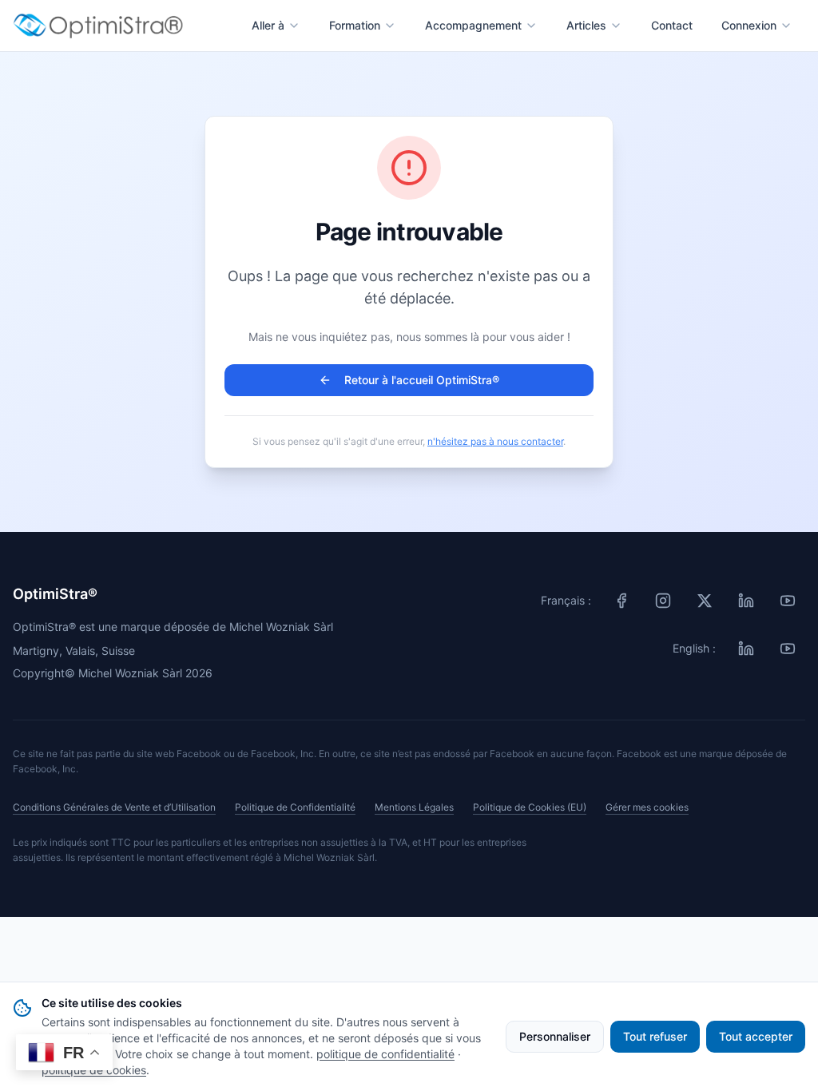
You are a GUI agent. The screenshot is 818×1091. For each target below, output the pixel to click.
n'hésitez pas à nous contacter (495, 441)
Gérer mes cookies (647, 807)
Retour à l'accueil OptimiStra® (421, 380)
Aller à (268, 25)
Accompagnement (473, 25)
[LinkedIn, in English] (746, 648)
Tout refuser (655, 1036)
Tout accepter (755, 1036)
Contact (672, 25)
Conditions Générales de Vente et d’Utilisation (114, 807)
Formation (354, 25)
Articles (586, 25)
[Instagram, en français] (663, 600)
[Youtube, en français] (787, 600)
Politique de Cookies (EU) (529, 807)
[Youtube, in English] (787, 648)
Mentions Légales (414, 807)
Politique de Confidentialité (295, 807)
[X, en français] (704, 600)
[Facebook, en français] (621, 600)
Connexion (748, 25)
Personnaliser (554, 1036)
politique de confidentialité (385, 1054)
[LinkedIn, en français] (746, 600)
